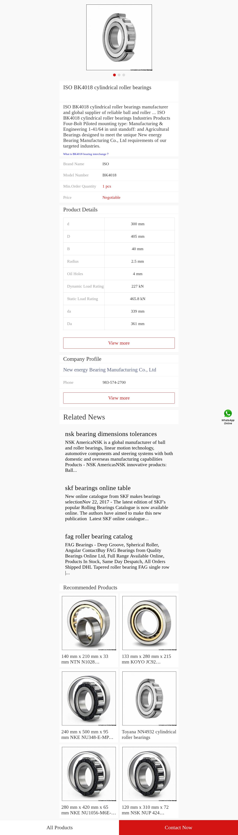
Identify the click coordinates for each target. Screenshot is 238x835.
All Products (59, 827)
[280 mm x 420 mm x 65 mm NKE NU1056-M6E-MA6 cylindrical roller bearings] (89, 801)
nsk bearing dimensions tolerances (111, 434)
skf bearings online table (98, 488)
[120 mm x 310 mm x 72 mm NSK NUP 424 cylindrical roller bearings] (149, 801)
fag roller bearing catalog (99, 536)
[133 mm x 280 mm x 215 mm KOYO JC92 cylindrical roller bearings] (149, 650)
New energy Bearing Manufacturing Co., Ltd (109, 370)
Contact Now (178, 827)
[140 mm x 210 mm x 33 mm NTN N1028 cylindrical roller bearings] (89, 650)
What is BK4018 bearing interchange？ (86, 154)
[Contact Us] (228, 418)
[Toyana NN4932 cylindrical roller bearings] (149, 726)
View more (119, 343)
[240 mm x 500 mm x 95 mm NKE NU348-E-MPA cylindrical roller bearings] (89, 726)
